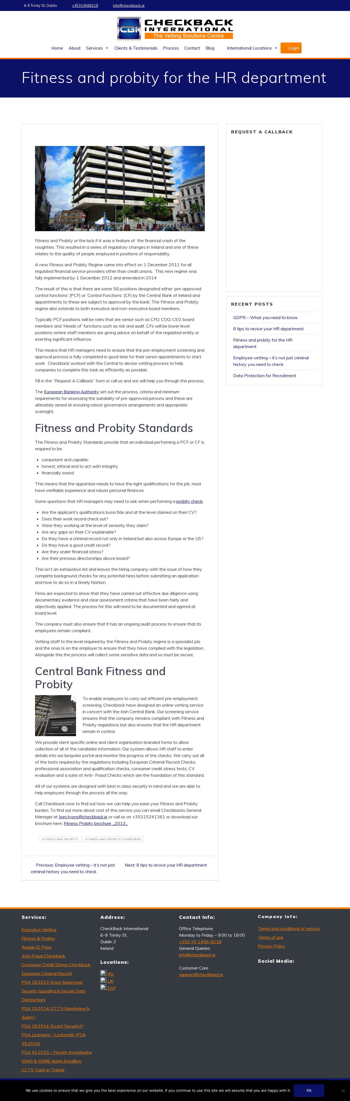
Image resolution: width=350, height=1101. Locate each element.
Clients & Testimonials (136, 48)
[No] (343, 1090)
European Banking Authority (71, 391)
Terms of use (270, 937)
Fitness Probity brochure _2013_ (96, 823)
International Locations (249, 48)
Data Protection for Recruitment (264, 375)
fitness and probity (60, 839)
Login (293, 48)
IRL (110, 974)
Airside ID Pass (36, 947)
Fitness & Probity (38, 938)
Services (94, 48)
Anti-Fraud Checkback (43, 956)
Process (171, 48)
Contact (192, 48)
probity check (189, 501)
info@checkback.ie (129, 5)
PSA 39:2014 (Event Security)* (52, 1026)
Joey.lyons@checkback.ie (83, 816)
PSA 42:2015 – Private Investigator (57, 1052)
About (75, 48)
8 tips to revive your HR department (268, 328)
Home (57, 48)
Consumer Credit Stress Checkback (56, 964)
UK (110, 981)
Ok (309, 1090)
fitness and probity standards (113, 839)
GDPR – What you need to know (265, 317)
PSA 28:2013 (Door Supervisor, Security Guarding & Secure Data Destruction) (53, 990)
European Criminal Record (47, 973)
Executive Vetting (39, 929)
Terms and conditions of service (289, 928)
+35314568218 (85, 5)
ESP (111, 988)
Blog (210, 48)
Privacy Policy (271, 946)
